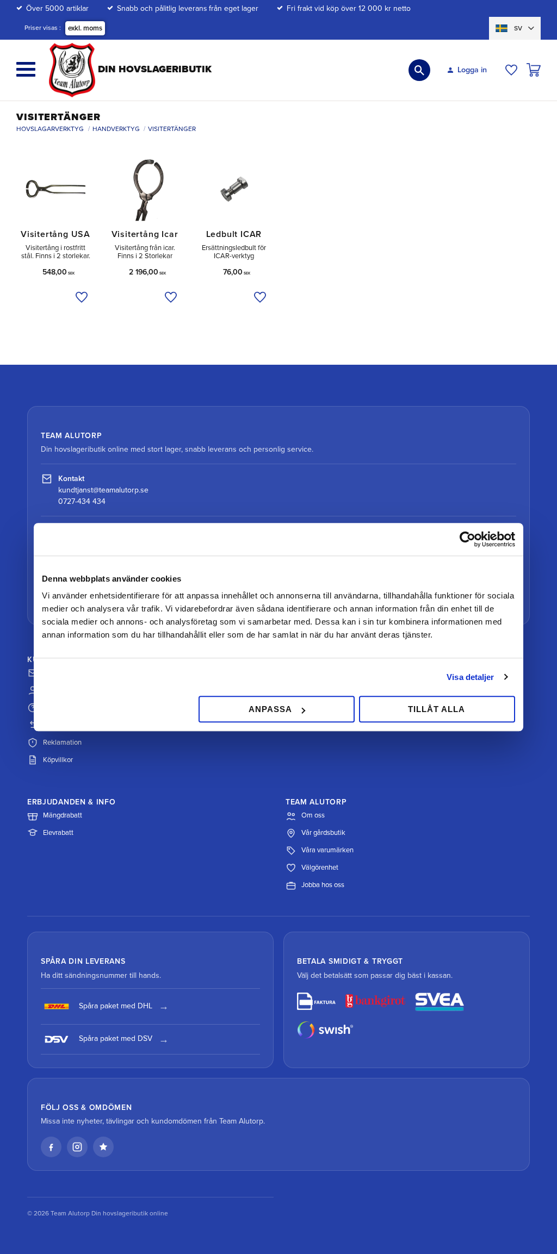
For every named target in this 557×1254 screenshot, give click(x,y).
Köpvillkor (58, 760)
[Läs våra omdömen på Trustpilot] (103, 1147)
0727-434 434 (82, 501)
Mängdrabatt (62, 815)
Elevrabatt (58, 832)
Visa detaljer (470, 677)
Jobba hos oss (322, 885)
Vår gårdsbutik (323, 832)
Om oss (313, 815)
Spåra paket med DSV (115, 1038)
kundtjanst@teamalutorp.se (103, 490)
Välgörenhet (319, 867)
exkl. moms (85, 28)
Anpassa (270, 709)
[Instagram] (77, 1147)
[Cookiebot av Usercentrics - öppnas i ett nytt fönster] (467, 539)
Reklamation (62, 742)
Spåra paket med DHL (115, 1005)
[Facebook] (51, 1147)
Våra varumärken (327, 850)
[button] (25, 69)
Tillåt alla (436, 709)
